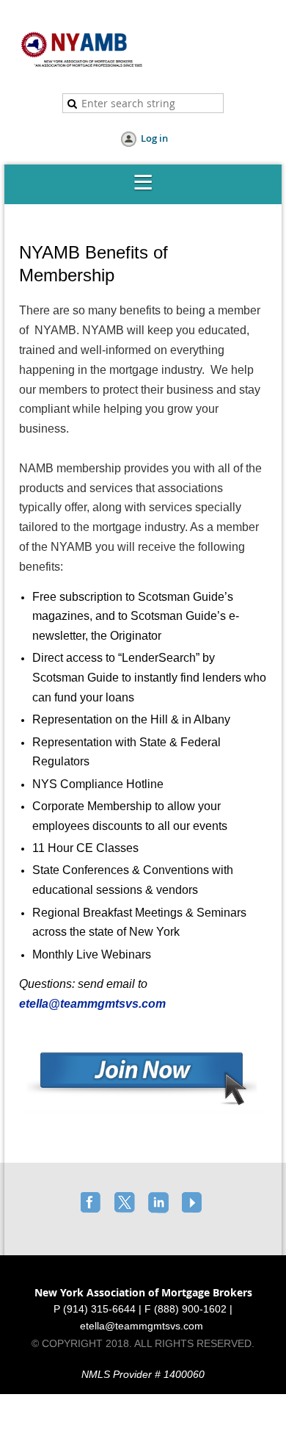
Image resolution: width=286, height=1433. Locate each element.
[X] (126, 1204)
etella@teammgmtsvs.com (94, 1003)
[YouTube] (193, 1204)
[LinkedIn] (160, 1204)
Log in (154, 138)
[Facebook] (92, 1204)
